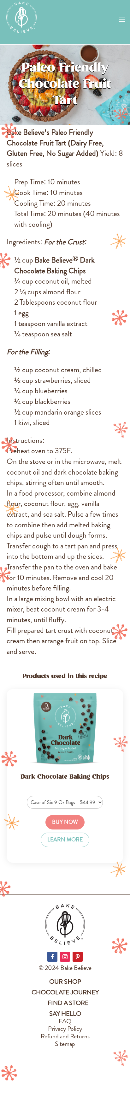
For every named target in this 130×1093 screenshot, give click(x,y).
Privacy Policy (65, 1028)
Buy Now (65, 822)
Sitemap (65, 1043)
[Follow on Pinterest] (78, 957)
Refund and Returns (65, 1036)
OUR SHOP (65, 981)
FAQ (65, 1021)
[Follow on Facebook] (52, 957)
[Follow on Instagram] (65, 957)
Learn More (65, 840)
